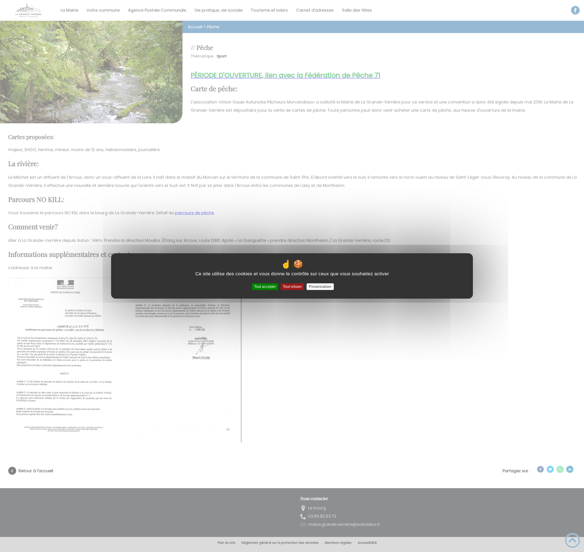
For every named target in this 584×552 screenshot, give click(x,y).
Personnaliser (320, 287)
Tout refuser (292, 287)
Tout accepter (265, 287)
